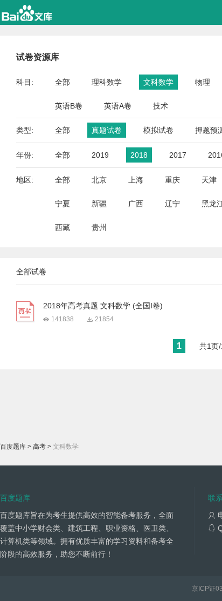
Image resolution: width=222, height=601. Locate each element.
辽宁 (172, 203)
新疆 (99, 203)
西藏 (62, 227)
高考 (39, 446)
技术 (160, 106)
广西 (135, 203)
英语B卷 (68, 106)
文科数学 (158, 82)
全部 (62, 82)
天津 (209, 179)
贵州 (99, 227)
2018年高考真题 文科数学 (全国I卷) (103, 305)
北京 (99, 179)
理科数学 (107, 82)
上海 (135, 179)
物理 (202, 82)
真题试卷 (107, 130)
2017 (177, 155)
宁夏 (62, 203)
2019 (100, 155)
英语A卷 (117, 106)
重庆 (172, 179)
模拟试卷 (158, 130)
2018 (139, 155)
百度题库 (13, 446)
